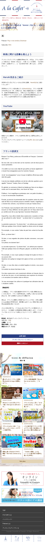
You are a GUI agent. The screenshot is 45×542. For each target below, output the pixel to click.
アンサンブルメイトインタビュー (22, 339)
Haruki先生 (33, 82)
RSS (9, 45)
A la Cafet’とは (7, 515)
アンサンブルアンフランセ (11, 528)
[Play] (3, 38)
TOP (3, 18)
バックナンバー (7, 519)
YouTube (7, 106)
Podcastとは (6, 523)
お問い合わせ (33, 140)
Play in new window (13, 40)
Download (23, 40)
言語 (9, 320)
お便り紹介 (22, 336)
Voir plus (22, 461)
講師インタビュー (22, 343)
